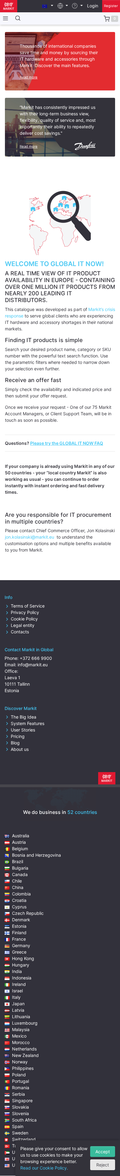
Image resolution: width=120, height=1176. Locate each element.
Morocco (21, 1042)
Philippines (23, 1068)
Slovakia (20, 1107)
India (17, 971)
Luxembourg (25, 1023)
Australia (20, 835)
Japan (18, 1003)
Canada (20, 874)
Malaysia (21, 1029)
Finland (19, 932)
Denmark (21, 919)
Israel (17, 990)
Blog (15, 742)
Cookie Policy (24, 618)
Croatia (19, 900)
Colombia (21, 893)
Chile (17, 880)
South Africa (24, 1119)
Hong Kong (23, 958)
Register (111, 6)
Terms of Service (28, 605)
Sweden (20, 1132)
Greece (19, 952)
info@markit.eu (33, 664)
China (17, 887)
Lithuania (21, 1016)
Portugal (20, 1081)
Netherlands (24, 1048)
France (19, 939)
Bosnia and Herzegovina (36, 855)
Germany (21, 945)
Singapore (22, 1100)
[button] (47, 5)
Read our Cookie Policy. (44, 1167)
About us (20, 749)
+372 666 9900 (36, 658)
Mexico (19, 1035)
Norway (20, 1061)
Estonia (19, 926)
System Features (27, 723)
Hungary (20, 964)
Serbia (18, 1094)
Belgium (20, 848)
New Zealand (25, 1055)
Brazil (17, 861)
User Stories (23, 729)
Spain (17, 1126)
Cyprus (19, 906)
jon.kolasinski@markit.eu (30, 537)
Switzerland (24, 1139)
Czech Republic (28, 913)
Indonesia (21, 977)
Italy (16, 997)
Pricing (18, 736)
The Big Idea (23, 717)
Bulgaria (20, 868)
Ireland (19, 984)
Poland (19, 1074)
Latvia (18, 1010)
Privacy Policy (25, 612)
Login (92, 5)
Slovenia (20, 1113)
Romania (20, 1087)
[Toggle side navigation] (4, 18)
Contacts (20, 631)
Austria (19, 842)
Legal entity (22, 625)
